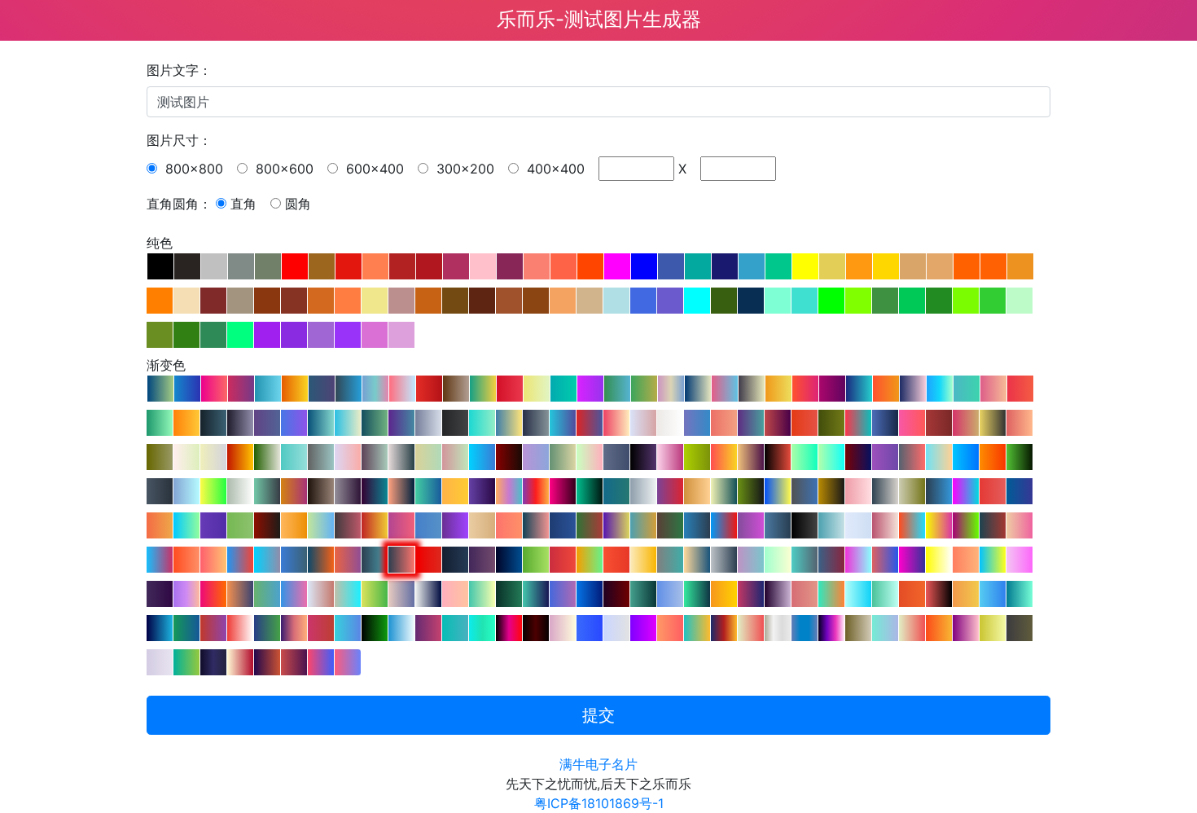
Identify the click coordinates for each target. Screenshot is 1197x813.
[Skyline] (187, 388)
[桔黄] (159, 300)
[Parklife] (697, 457)
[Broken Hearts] (563, 628)
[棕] (213, 300)
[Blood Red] (616, 559)
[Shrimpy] (804, 423)
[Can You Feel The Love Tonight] (563, 594)
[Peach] (616, 423)
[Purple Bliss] (374, 491)
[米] (240, 300)
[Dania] (751, 559)
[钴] (671, 266)
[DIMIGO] (214, 388)
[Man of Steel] (858, 457)
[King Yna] (724, 628)
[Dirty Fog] (536, 457)
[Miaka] (858, 423)
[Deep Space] (804, 525)
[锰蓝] (698, 266)
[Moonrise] (643, 423)
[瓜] (940, 266)
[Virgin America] (670, 491)
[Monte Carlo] (671, 388)
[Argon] (831, 628)
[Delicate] (159, 662)
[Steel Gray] (240, 423)
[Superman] (724, 525)
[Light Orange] (294, 525)
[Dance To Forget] (724, 457)
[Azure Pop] (858, 559)
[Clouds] (670, 423)
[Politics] (240, 559)
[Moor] (321, 457)
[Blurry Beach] (966, 423)
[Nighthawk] (697, 525)
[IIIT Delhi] (670, 559)
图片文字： (179, 70)
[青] (697, 300)
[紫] (267, 335)
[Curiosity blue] (804, 491)
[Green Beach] (563, 388)
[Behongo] (1019, 457)
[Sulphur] (992, 628)
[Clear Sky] (1019, 491)
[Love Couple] (831, 559)
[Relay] (294, 628)
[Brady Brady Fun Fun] (992, 559)
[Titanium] (536, 423)
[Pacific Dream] (697, 594)
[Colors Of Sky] (858, 525)
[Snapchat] (939, 559)
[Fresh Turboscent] (724, 491)
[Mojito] (159, 423)
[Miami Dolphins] (643, 525)
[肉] (348, 300)
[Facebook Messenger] (966, 457)
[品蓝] (643, 300)
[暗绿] (186, 335)
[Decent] (831, 525)
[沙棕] (563, 300)
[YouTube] (429, 388)
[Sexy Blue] (268, 388)
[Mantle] (563, 423)
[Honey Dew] (482, 594)
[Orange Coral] (670, 628)
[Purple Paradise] (913, 388)
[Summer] (697, 628)
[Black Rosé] (1019, 559)
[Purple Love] (241, 388)
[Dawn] (240, 594)
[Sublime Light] (348, 662)
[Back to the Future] (374, 525)
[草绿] (159, 335)
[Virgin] (589, 457)
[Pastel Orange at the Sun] (455, 491)
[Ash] (616, 457)
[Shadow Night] (643, 457)
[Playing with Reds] (510, 388)
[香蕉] (832, 266)
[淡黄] (186, 300)
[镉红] (348, 266)
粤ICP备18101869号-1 (599, 803)
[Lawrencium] (213, 662)
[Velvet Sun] (751, 628)
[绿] (831, 300)
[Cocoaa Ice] (348, 594)
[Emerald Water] (617, 388)
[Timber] (966, 491)
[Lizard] (885, 491)
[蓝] (644, 266)
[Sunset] (321, 559)
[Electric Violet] (294, 423)
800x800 (192, 168)
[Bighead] (294, 662)
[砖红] (321, 266)
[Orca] (643, 594)
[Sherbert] (589, 559)
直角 (243, 204)
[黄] (805, 266)
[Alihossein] (939, 525)
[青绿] (804, 300)
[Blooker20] (295, 388)
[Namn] (939, 423)
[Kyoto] (240, 457)
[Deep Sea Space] (374, 559)
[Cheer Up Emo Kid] (912, 457)
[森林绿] (939, 300)
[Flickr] (563, 491)
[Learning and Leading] (724, 594)
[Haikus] (509, 525)
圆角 (298, 204)
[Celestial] (751, 594)
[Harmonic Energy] (483, 388)
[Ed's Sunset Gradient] (966, 559)
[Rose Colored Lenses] (401, 594)
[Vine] (589, 491)
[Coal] (939, 594)
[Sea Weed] (966, 388)
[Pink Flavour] (966, 628)
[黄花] (913, 266)
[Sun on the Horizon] (643, 559)
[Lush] (536, 559)
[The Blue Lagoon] (536, 594)
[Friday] (186, 491)
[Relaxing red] (240, 662)
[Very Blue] (589, 594)
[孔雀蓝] (751, 266)
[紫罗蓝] (294, 335)
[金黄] (886, 266)
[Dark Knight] (831, 491)
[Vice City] (294, 594)
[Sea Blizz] (482, 423)
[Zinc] (777, 628)
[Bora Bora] (348, 423)
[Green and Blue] (321, 525)
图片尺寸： (179, 140)
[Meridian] (267, 628)
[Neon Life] (831, 457)
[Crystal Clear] (186, 628)
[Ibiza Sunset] (213, 594)
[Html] (912, 594)
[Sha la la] (804, 594)
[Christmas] (589, 525)
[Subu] (482, 628)
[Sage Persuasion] (912, 491)
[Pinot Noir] (885, 423)
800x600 (283, 168)
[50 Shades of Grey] (724, 559)
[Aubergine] (832, 388)
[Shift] (509, 628)
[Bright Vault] (267, 559)
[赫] (509, 300)
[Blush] (401, 525)
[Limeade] (777, 559)
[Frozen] (751, 388)
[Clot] (536, 628)
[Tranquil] (1019, 525)
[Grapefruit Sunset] (348, 559)
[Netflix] (267, 525)
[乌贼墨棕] (482, 300)
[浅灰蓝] (616, 300)
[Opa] (509, 423)
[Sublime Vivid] (321, 662)
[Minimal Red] (428, 559)
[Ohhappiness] (186, 662)
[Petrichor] (159, 457)
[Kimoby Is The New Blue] (589, 628)
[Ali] (912, 525)
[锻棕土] (294, 300)
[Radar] (186, 594)
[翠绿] (912, 300)
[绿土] (724, 300)
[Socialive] (455, 628)
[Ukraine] (777, 491)
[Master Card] (159, 525)
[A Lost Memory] (1019, 423)
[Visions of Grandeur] (159, 628)
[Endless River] (428, 491)
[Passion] (992, 491)
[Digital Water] (885, 628)
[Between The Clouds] (267, 491)
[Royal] (455, 559)
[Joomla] (563, 525)
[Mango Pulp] (778, 388)
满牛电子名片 (598, 764)
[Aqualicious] (294, 457)
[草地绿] (966, 300)
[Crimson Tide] (428, 628)
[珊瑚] (375, 266)
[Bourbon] (724, 423)
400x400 (554, 168)
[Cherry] (1020, 388)
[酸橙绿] (992, 300)
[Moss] (374, 423)
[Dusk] (401, 559)
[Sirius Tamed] (213, 457)
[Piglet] (858, 491)
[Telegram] (401, 628)
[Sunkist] (966, 594)
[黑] (160, 266)
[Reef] (482, 457)
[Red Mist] (777, 457)
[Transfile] (159, 559)
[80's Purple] (159, 594)
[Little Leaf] (240, 525)
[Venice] (670, 594)
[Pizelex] (536, 525)
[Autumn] (428, 457)
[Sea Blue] (321, 388)
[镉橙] (993, 266)
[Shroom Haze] (401, 423)
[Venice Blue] (321, 423)
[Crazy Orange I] (294, 491)
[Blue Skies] (992, 594)
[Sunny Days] (536, 388)
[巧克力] (321, 300)
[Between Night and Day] (939, 491)
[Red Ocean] (992, 525)
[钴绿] (885, 300)
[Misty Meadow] (267, 457)
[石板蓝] (670, 300)
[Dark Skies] (777, 525)
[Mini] (831, 594)
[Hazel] (375, 388)
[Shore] (939, 457)
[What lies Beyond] (428, 594)
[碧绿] (777, 300)
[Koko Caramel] (697, 491)
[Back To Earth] (186, 525)
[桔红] (590, 266)
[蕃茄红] (563, 266)
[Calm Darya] (751, 423)
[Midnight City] (455, 423)
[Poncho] (348, 525)
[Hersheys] (321, 491)
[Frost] (509, 559)
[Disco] (804, 559)
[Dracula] (589, 423)
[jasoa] (321, 335)
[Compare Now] (240, 628)
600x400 (373, 168)
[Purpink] (643, 628)
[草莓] (510, 266)
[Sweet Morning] (213, 559)
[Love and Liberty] (616, 594)
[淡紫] (374, 335)
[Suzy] (751, 525)
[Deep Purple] (213, 525)
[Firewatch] (563, 559)
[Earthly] (563, 457)
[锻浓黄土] (267, 300)
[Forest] (670, 525)
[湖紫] (348, 335)
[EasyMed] (374, 594)
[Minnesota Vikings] (616, 525)
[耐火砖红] (402, 266)
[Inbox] (428, 525)
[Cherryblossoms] (670, 457)
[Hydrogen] (804, 628)
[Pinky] (993, 388)
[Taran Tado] (267, 662)
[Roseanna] (455, 594)
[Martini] (213, 491)
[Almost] (348, 457)
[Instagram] (536, 491)
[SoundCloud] (992, 457)
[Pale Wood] (482, 525)
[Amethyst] (885, 457)
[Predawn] (401, 491)
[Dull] (616, 628)
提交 (598, 715)
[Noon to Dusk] (402, 388)
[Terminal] (374, 628)
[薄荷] (1019, 300)
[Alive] (321, 628)
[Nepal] (885, 559)
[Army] (831, 423)
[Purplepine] (777, 594)
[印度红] (429, 266)
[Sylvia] (186, 559)
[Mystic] (428, 423)
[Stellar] (697, 423)
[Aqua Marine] (859, 388)
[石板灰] (268, 266)
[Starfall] (751, 457)
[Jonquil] (186, 457)
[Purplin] (455, 525)
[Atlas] (509, 491)
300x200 (463, 168)
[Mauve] (482, 559)
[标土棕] (455, 300)
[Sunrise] (886, 388)
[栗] (456, 266)
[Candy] (455, 457)
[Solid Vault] (294, 559)
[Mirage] (213, 423)
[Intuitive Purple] (590, 388)
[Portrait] (643, 491)
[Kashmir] (267, 423)
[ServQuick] (159, 491)
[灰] (214, 266)
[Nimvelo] (348, 388)
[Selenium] (1019, 628)
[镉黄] (859, 266)
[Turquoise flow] (616, 491)
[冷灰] (241, 266)
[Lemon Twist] (644, 388)
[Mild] (267, 594)
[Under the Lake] (509, 594)
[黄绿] (858, 300)
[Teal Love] (804, 457)
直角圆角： (179, 204)
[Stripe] (940, 388)
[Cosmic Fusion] (912, 559)
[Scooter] (348, 628)
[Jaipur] (321, 594)
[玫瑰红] (401, 300)
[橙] (966, 266)
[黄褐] (374, 300)
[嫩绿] (240, 335)
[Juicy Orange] (186, 423)
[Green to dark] (751, 491)
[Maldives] (858, 594)
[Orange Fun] (939, 628)
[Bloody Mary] (805, 388)
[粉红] (483, 266)
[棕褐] (589, 300)
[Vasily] (992, 423)
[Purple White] (885, 525)
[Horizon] (698, 388)
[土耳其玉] (778, 266)
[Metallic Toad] (240, 491)
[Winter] (401, 457)
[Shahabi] (966, 525)
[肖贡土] (428, 300)
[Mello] (213, 628)
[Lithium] (858, 628)
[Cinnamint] (885, 594)
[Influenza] (777, 423)
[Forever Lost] (374, 457)
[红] (295, 266)
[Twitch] (482, 491)
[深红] (617, 266)
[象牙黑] (187, 266)
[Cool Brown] (456, 388)
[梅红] (401, 335)
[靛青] (751, 300)
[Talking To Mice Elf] (348, 491)
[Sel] (160, 388)
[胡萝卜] (1020, 266)
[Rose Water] (725, 388)
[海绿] (213, 335)
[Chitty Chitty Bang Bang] (1019, 594)
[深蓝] (725, 266)
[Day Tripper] (912, 423)
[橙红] (536, 266)
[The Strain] (509, 457)
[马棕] (536, 300)
